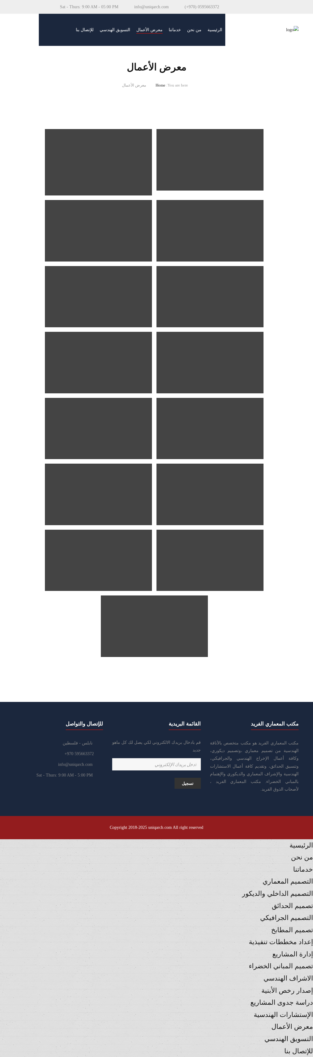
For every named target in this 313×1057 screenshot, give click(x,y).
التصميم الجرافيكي (286, 918)
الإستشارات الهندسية (283, 1014)
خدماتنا (175, 30)
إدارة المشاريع (292, 954)
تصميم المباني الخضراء (281, 966)
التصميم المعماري (288, 881)
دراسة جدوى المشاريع (281, 1002)
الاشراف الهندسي (288, 978)
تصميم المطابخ (292, 930)
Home (160, 85)
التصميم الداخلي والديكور (277, 893)
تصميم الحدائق (292, 906)
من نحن (194, 30)
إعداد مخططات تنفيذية (281, 942)
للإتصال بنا (85, 30)
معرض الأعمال (149, 30)
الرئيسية (215, 30)
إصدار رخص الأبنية (287, 990)
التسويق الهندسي (115, 30)
